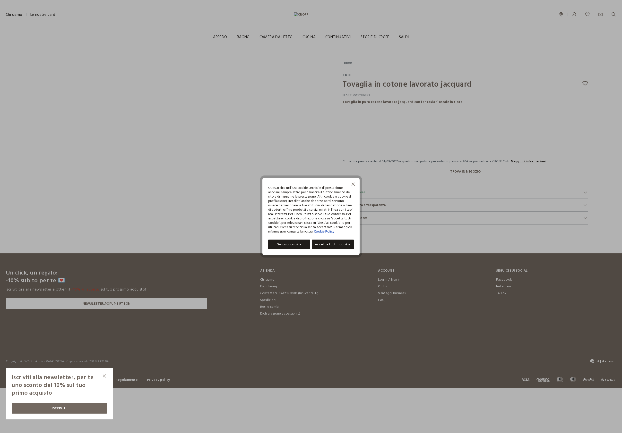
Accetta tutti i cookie (333, 244)
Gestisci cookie (289, 244)
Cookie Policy (324, 231)
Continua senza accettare (353, 185)
